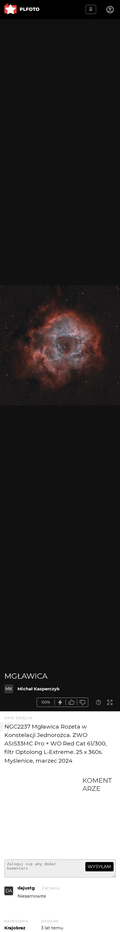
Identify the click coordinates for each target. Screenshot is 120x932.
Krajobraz (14, 928)
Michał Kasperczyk (38, 688)
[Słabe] (83, 702)
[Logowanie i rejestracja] (110, 9)
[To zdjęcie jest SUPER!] (60, 702)
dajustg (26, 888)
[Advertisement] (43, 815)
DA (9, 891)
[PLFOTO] (22, 9)
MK (9, 688)
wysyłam (99, 866)
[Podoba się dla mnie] (71, 702)
